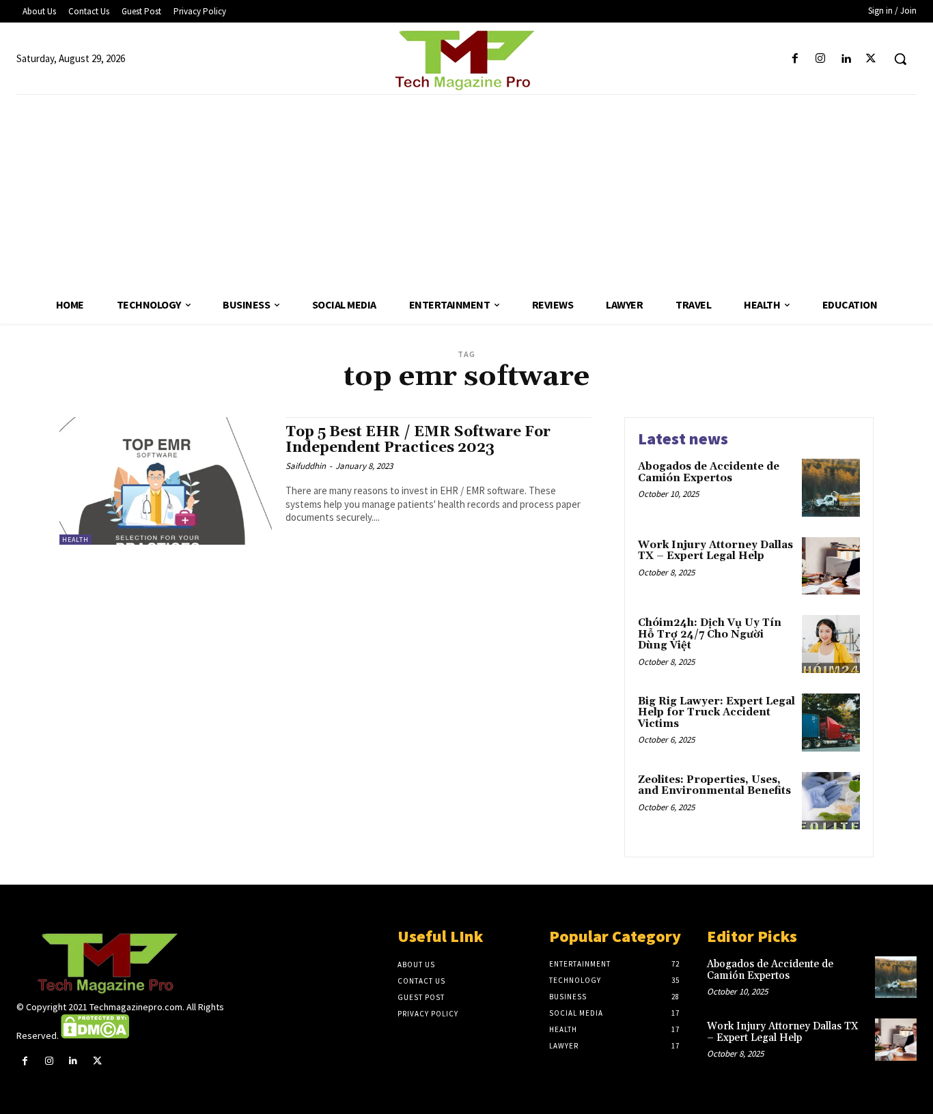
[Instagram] (820, 59)
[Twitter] (871, 59)
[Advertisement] (466, 190)
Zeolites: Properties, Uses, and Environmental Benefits (714, 785)
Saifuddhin (306, 466)
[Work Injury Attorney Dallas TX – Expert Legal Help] (831, 566)
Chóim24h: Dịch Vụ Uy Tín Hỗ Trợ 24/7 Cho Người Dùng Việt (709, 634)
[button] (900, 58)
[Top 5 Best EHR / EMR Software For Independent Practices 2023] (165, 481)
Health (75, 539)
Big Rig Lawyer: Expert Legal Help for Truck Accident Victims (716, 712)
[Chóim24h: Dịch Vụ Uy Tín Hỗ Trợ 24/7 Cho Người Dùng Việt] (831, 644)
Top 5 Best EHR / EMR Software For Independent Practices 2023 (418, 440)
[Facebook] (794, 59)
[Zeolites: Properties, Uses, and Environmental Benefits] (831, 801)
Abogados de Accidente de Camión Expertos (708, 472)
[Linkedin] (846, 59)
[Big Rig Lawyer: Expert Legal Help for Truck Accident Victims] (831, 723)
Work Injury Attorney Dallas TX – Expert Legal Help (715, 551)
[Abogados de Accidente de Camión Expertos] (831, 488)
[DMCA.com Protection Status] (95, 1035)
